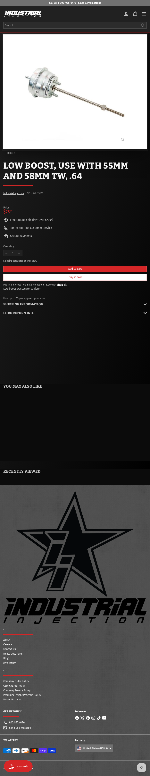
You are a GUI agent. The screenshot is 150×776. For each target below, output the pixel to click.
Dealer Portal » (12, 699)
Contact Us (9, 649)
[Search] (143, 25)
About (6, 639)
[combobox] (75, 25)
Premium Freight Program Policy (22, 694)
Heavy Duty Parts (12, 653)
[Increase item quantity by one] (19, 253)
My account (9, 662)
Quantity (8, 246)
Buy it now (75, 277)
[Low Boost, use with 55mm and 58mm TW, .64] (24, 423)
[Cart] (135, 14)
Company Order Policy (16, 681)
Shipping (7, 261)
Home (9, 153)
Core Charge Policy (14, 685)
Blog (6, 658)
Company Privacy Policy (16, 690)
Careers (7, 644)
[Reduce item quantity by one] (6, 253)
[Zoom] (122, 139)
